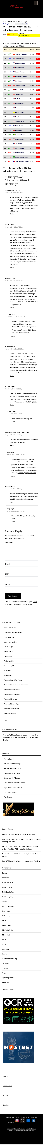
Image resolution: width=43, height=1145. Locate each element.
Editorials (5, 878)
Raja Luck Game (8, 989)
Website (8, 584)
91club (5, 720)
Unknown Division (10, 713)
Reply (12, 214)
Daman (22, 1129)
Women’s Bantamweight (12, 694)
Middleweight (8, 647)
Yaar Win (21, 1130)
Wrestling (5, 982)
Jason (9, 314)
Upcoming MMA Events (12, 778)
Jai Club (16, 1129)
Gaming (5, 901)
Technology (6, 963)
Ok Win (5, 1076)
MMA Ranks (6, 925)
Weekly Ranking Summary (13, 773)
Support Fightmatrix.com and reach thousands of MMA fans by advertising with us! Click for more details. (21, 737)
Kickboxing (6, 916)
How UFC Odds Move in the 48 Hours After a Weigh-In (21, 861)
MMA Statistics (7, 930)
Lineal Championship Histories (14, 783)
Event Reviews (7, 887)
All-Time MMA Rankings (12, 764)
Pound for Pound (10, 628)
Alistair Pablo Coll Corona (15, 432)
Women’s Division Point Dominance (16, 685)
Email (8, 574)
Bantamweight (9, 666)
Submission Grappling (9, 959)
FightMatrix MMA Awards (13, 787)
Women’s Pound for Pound (13, 680)
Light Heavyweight (10, 642)
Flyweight (7, 670)
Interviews (6, 911)
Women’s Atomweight (11, 709)
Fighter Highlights (8, 897)
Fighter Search (9, 759)
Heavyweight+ (9, 637)
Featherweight (9, 661)
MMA (4, 921)
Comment (10, 542)
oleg (8, 452)
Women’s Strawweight (11, 704)
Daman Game (7, 1086)
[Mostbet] (18, 1062)
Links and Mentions (10, 792)
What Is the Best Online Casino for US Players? (18, 834)
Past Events (8, 797)
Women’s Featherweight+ (13, 689)
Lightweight (8, 656)
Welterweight (8, 651)
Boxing (4, 873)
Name (8, 564)
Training (5, 968)
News (4, 940)
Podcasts (5, 949)
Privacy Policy (24, 1117)
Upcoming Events (8, 978)
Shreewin (10, 1129)
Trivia (4, 973)
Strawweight (8, 675)
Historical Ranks (8, 906)
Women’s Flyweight (10, 699)
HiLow (7, 386)
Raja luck (6, 1105)
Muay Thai (6, 935)
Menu (36, 3)
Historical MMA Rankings (13, 768)
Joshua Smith (10, 190)
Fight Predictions (8, 892)
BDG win (6, 1095)
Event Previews (7, 882)
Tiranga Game (29, 1130)
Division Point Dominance (13, 632)
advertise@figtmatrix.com (27, 473)
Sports (4, 954)
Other (4, 944)
